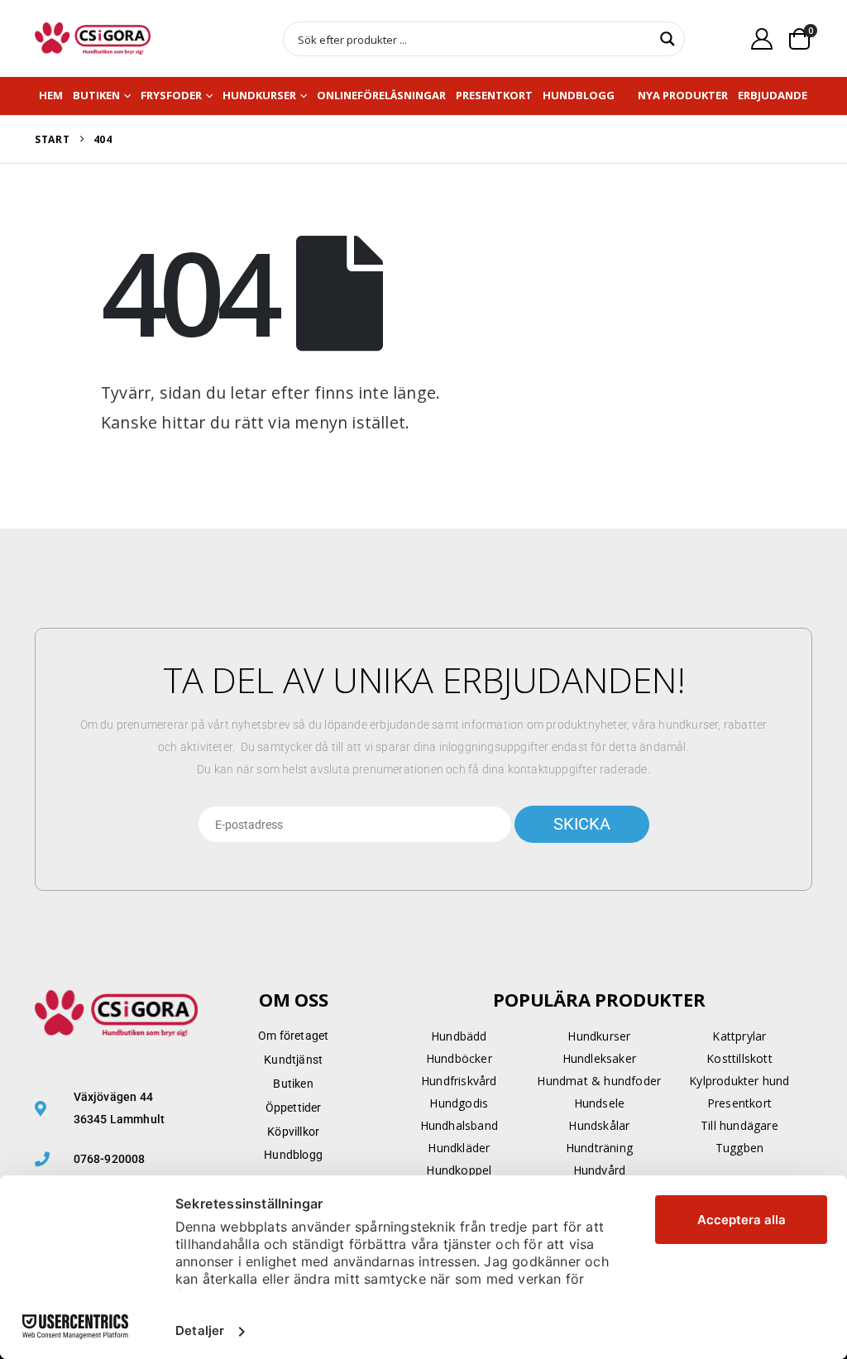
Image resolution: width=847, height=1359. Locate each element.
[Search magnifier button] (667, 38)
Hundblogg (579, 95)
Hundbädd (459, 1036)
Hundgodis (458, 1103)
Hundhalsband (459, 1125)
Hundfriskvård (459, 1081)
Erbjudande (772, 95)
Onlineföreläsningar (381, 95)
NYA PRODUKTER (683, 95)
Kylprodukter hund (739, 1081)
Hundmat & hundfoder (599, 1081)
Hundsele (599, 1103)
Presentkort (494, 95)
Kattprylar (739, 1036)
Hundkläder (459, 1148)
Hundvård (599, 1170)
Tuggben (739, 1148)
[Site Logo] (93, 38)
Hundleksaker (599, 1058)
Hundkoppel (458, 1170)
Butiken (96, 95)
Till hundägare (739, 1125)
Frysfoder (171, 95)
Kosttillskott (739, 1058)
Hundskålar (598, 1125)
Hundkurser (259, 95)
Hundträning (599, 1148)
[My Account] (762, 38)
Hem (51, 95)
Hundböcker (459, 1058)
